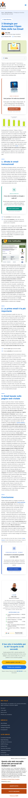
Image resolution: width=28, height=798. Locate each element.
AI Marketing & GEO (5, 725)
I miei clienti (3, 710)
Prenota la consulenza (14, 568)
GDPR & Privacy (4, 744)
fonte (17, 145)
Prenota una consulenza (14, 667)
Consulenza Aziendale (6, 737)
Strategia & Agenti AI (5, 727)
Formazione (3, 752)
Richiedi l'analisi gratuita (14, 208)
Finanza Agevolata (5, 754)
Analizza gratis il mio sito (13, 662)
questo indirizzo (21, 422)
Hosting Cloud (4, 746)
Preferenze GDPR (14, 795)
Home (2, 12)
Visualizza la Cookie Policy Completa (10, 779)
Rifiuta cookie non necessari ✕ (18, 758)
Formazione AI (4, 729)
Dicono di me (4, 712)
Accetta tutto (14, 786)
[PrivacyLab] (9, 781)
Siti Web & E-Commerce (6, 742)
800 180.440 (20, 671)
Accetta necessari (14, 791)
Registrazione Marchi (5, 750)
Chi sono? (3, 708)
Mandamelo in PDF (14, 108)
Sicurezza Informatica (6, 748)
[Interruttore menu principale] (25, 5)
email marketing (21, 502)
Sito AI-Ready (4, 723)
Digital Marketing (8, 12)
